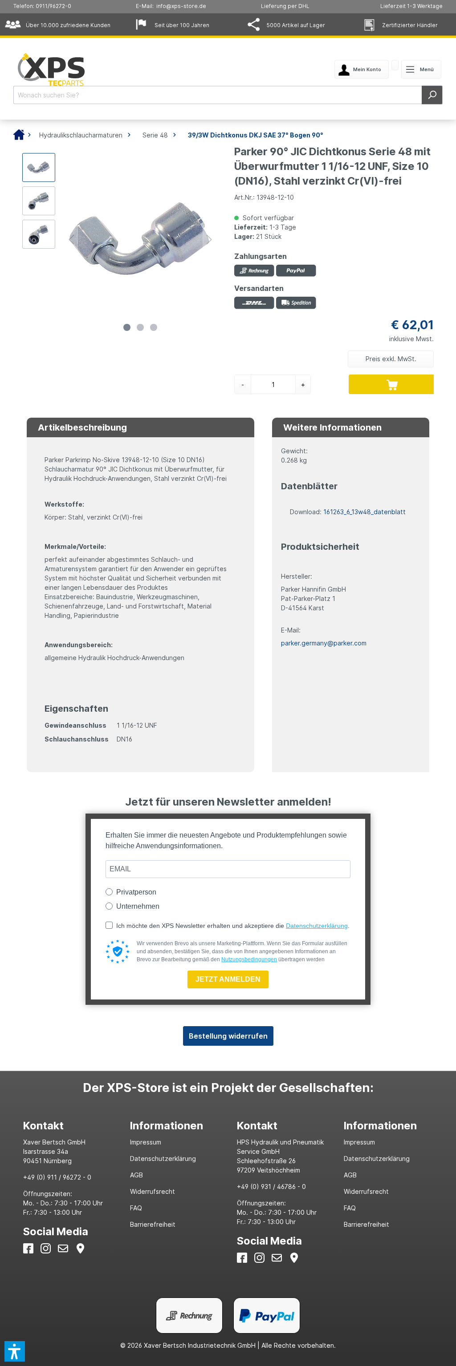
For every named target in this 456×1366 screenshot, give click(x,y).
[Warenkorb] (395, 66)
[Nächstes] (209, 239)
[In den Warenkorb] (392, 384)
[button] (14, 1351)
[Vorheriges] (71, 239)
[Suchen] (432, 95)
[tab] (67, 1125)
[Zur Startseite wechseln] (101, 69)
